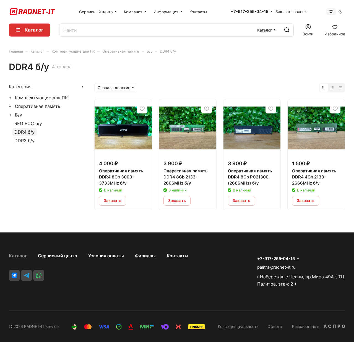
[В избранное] (142, 108)
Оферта (274, 326)
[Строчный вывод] (332, 88)
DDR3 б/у (24, 140)
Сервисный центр (57, 255)
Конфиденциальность (238, 326)
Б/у (18, 115)
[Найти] (287, 30)
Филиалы (145, 255)
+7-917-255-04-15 (249, 11)
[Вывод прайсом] (340, 88)
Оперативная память (37, 106)
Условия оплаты (106, 255)
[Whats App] (38, 275)
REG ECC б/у (28, 123)
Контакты (177, 255)
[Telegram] (26, 275)
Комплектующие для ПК (41, 97)
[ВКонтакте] (14, 275)
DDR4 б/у (24, 132)
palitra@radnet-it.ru (276, 267)
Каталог (18, 255)
